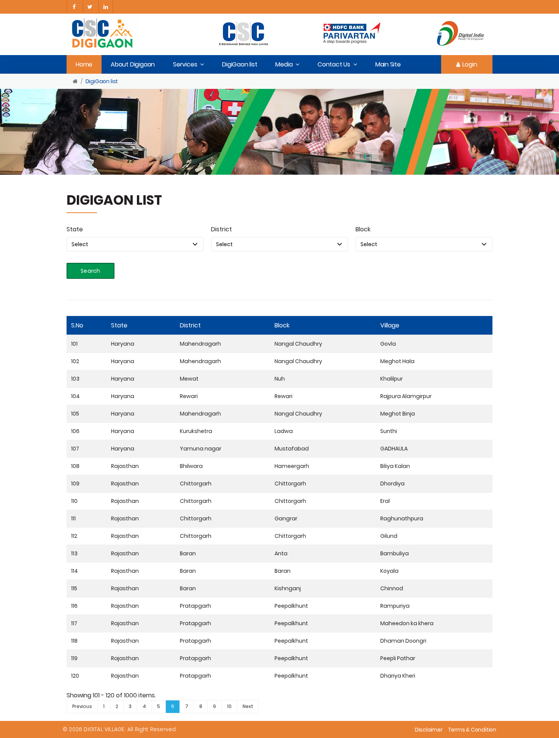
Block (363, 229)
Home (84, 64)
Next (248, 706)
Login (469, 64)
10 (229, 706)
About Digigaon (133, 64)
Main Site (388, 64)
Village (389, 325)
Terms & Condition (472, 729)
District (221, 229)
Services (185, 64)
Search (90, 271)
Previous (82, 706)
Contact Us (334, 64)
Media (283, 64)
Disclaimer (429, 729)
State (75, 229)
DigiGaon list (239, 64)
